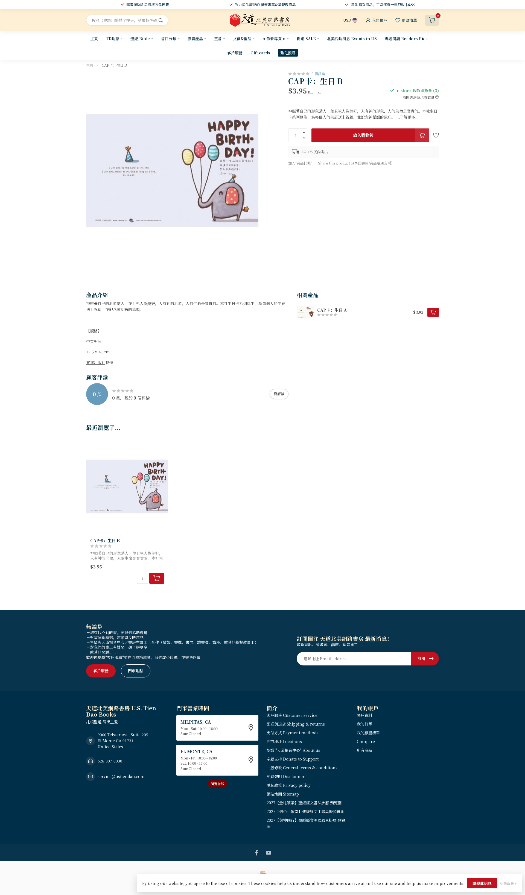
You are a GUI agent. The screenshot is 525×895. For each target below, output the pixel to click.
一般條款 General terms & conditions (302, 767)
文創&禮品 (242, 38)
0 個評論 (318, 73)
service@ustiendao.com (121, 776)
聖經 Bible (140, 38)
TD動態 (112, 38)
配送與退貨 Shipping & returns (296, 724)
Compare (366, 741)
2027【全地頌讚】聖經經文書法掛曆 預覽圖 (304, 802)
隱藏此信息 (482, 883)
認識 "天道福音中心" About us (293, 750)
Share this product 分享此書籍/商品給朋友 (353, 163)
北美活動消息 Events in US (352, 38)
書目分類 (168, 38)
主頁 (94, 38)
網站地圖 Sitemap (283, 794)
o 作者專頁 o (273, 38)
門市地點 (135, 670)
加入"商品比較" (300, 163)
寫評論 (279, 393)
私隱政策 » (508, 883)
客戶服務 (235, 52)
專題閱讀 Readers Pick (406, 38)
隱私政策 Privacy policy (289, 785)
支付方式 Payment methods (293, 732)
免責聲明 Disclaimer (286, 776)
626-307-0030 (110, 761)
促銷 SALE (306, 38)
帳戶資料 (364, 715)
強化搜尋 (288, 52)
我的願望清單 (368, 732)
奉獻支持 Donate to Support (293, 759)
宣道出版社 (95, 362)
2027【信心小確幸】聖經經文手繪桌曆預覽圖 (305, 811)
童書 (218, 38)
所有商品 (364, 750)
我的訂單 (364, 724)
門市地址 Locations (284, 741)
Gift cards (260, 52)
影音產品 (195, 38)
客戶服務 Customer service (292, 715)
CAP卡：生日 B (114, 65)
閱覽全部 (217, 783)
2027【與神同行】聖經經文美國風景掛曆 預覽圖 (306, 823)
